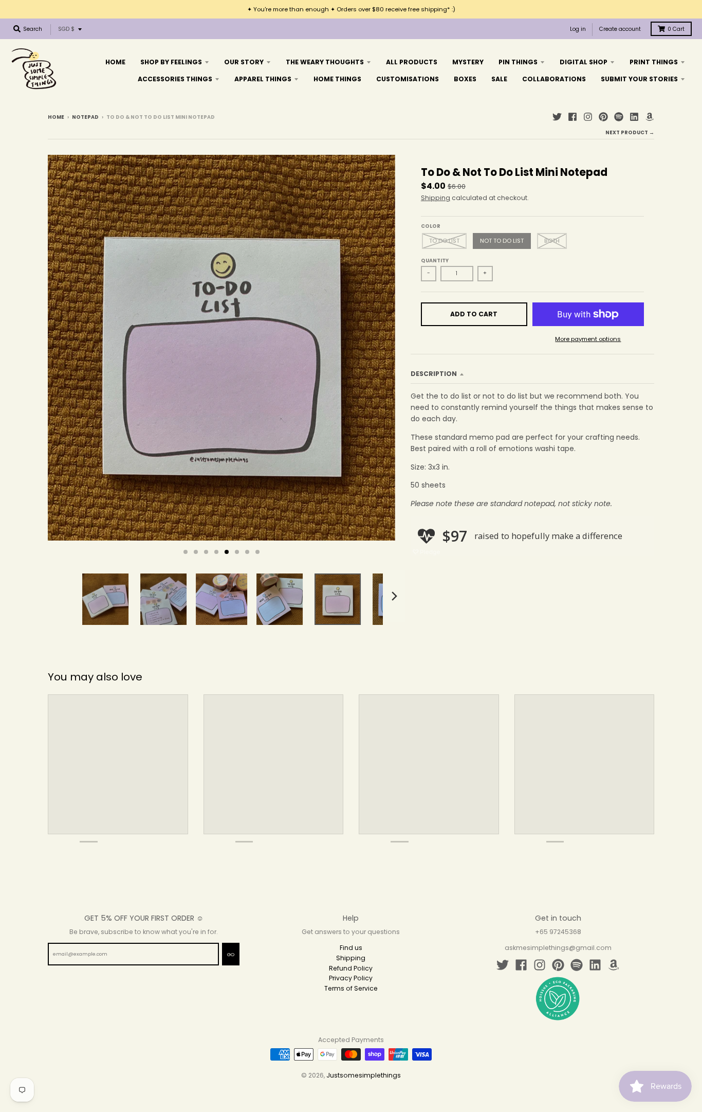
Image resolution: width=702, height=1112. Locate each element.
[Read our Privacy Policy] (467, 650)
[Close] (477, 447)
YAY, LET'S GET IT (420, 593)
